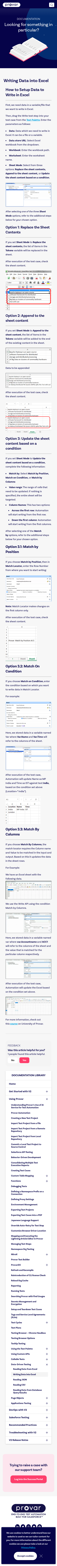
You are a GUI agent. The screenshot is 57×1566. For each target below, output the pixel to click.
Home (12, 1083)
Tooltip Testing (18, 1343)
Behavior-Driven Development (26, 1157)
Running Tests (18, 1291)
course (14, 1023)
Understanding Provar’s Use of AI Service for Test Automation (27, 1106)
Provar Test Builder (20, 1259)
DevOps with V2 (18, 1409)
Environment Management (24, 1204)
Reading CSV (19, 1385)
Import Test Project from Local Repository (26, 1137)
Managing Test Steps (21, 1244)
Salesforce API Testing (22, 1152)
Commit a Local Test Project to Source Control (26, 1145)
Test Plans (16, 1327)
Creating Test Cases (20, 1170)
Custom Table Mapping (22, 1175)
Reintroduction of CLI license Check (28, 1275)
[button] (51, 5)
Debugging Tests (19, 1186)
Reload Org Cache (19, 1280)
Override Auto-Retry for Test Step (27, 1225)
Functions (16, 1181)
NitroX (14, 1254)
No (12, 1060)
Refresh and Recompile (22, 1270)
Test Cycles (16, 1322)
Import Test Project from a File (26, 1123)
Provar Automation (20, 1113)
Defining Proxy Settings (22, 1199)
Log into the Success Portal (28, 1479)
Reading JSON (20, 1379)
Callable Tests (18, 1359)
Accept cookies (25, 1555)
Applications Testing (21, 1403)
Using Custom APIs (20, 1354)
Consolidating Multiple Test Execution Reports (24, 1164)
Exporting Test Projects (22, 1209)
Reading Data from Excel (25, 1369)
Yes (24, 1060)
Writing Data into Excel (24, 1374)
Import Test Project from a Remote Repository (28, 1130)
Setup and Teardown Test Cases (26, 1309)
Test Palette (33, 120)
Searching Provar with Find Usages (28, 1296)
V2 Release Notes (18, 1440)
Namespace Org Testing (22, 1249)
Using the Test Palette (22, 1348)
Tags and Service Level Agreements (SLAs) (28, 1316)
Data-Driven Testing (21, 1364)
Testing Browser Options (23, 1338)
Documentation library (29, 1075)
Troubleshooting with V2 (22, 1432)
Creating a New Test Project (24, 1118)
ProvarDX (16, 1265)
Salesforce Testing (19, 1417)
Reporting (16, 1285)
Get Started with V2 (20, 1091)
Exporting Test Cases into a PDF (26, 1215)
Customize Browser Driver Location (28, 1230)
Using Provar (16, 1099)
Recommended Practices (23, 1425)
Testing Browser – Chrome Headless (28, 1333)
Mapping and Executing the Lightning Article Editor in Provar (27, 1237)
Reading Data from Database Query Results (27, 1391)
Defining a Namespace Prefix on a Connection (27, 1193)
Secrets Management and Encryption (23, 1303)
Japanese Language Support (25, 1220)
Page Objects (17, 1398)
